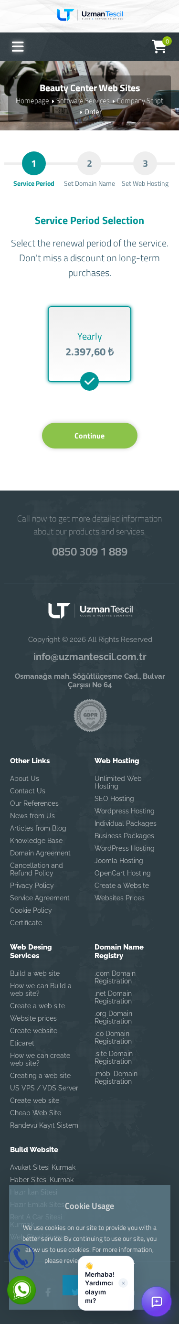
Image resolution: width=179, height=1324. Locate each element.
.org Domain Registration (113, 1017)
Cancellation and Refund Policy (36, 869)
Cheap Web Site (35, 1113)
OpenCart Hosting (123, 873)
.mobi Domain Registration (116, 1077)
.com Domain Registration (115, 977)
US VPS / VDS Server (44, 1088)
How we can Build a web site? (41, 989)
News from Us (32, 816)
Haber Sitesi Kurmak (42, 1180)
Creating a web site (40, 1075)
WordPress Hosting (125, 848)
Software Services (83, 100)
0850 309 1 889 (89, 551)
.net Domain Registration (113, 997)
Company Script (140, 100)
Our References (34, 803)
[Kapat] (123, 1283)
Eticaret (22, 1043)
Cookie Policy (31, 910)
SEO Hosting (114, 798)
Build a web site (35, 973)
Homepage (32, 100)
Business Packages (124, 836)
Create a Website (122, 885)
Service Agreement (40, 898)
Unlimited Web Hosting (118, 782)
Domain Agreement (40, 853)
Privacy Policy (32, 885)
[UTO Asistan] (156, 1301)
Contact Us (27, 791)
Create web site (34, 1100)
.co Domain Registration (113, 1037)
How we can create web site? (40, 1059)
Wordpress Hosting (125, 811)
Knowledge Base (36, 840)
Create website (33, 1031)
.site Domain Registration (114, 1057)
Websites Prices (120, 898)
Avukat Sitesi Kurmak (42, 1167)
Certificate (26, 923)
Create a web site (37, 1006)
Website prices (33, 1018)
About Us (24, 778)
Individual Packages (126, 823)
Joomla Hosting (119, 861)
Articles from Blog (38, 828)
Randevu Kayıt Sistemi (45, 1125)
